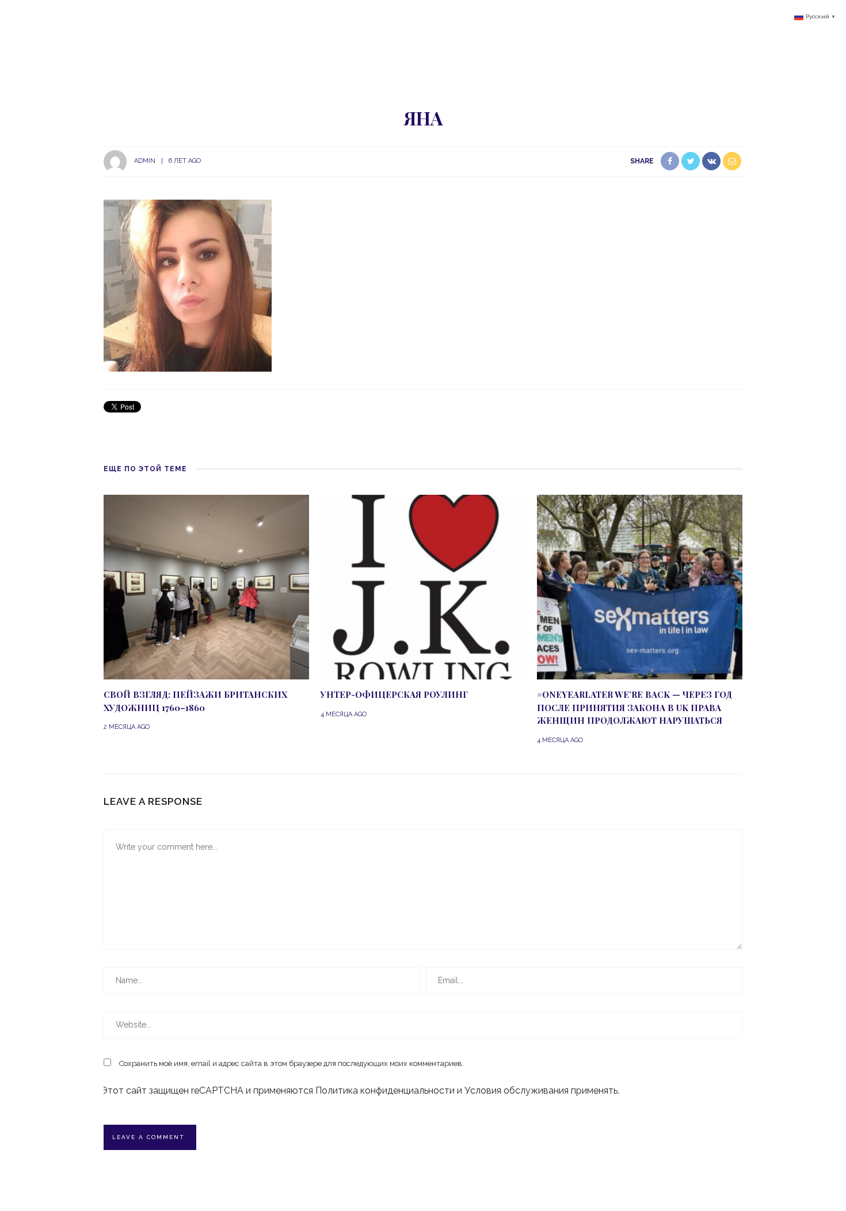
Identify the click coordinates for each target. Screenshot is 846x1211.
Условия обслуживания (516, 1090)
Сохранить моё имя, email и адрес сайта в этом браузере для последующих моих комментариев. (291, 1063)
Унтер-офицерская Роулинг (394, 694)
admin (144, 161)
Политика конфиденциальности (385, 1090)
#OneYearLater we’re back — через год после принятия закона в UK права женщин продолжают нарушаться (634, 707)
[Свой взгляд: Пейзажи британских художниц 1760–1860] (206, 586)
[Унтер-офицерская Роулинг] (423, 586)
